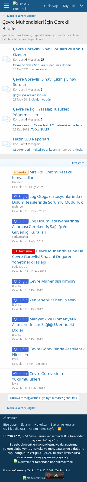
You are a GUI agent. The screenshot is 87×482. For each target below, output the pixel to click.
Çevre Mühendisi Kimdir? (52, 281)
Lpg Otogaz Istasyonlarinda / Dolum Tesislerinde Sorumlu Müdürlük (47, 199)
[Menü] (6, 6)
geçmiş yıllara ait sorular (29, 95)
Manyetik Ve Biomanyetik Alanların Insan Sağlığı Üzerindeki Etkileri (44, 324)
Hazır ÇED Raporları (31, 139)
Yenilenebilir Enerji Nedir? (52, 300)
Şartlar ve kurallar (63, 424)
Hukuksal (40, 424)
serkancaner (20, 237)
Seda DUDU (20, 267)
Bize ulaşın (10, 424)
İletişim (26, 424)
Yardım (33, 429)
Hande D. (18, 182)
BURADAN (45, 453)
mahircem (18, 206)
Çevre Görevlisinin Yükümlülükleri (37, 376)
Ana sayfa (47, 429)
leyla (79, 149)
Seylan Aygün (41, 99)
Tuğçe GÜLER (40, 129)
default (11, 418)
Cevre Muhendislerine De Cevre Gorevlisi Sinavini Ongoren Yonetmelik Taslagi (47, 256)
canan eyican (39, 69)
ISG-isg (16, 286)
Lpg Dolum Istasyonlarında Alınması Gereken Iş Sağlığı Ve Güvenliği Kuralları (45, 226)
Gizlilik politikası (14, 429)
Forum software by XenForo (37, 470)
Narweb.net (26, 462)
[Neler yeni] (81, 5)
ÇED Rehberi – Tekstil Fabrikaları (35, 149)
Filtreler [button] (76, 163)
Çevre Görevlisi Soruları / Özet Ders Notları (42, 65)
